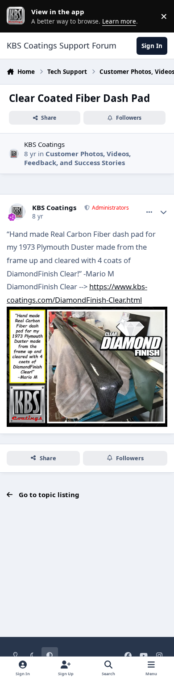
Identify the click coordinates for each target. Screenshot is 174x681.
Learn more (18, 16)
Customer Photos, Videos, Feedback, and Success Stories (77, 158)
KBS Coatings (44, 144)
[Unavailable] (87, 313)
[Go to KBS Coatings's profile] (14, 154)
